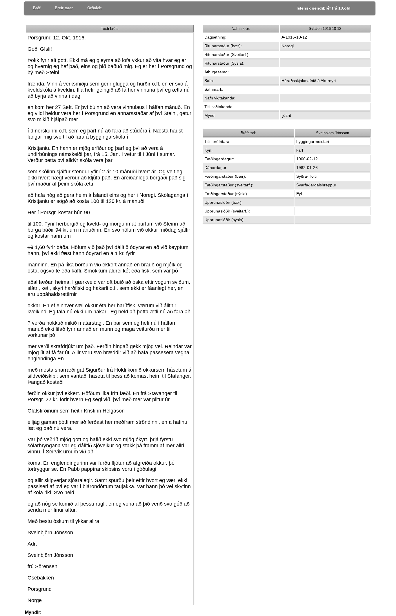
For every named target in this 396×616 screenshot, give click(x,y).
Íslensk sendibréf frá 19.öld (323, 8)
